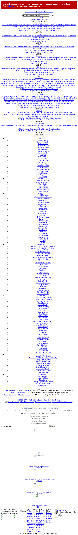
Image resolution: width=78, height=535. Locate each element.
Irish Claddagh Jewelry (27, 100)
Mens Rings (15, 69)
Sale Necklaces (43, 191)
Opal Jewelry (43, 275)
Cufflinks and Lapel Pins (56, 125)
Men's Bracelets (65, 25)
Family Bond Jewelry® (56, 112)
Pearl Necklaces (54, 47)
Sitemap (48, 513)
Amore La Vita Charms (13, 112)
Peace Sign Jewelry (54, 101)
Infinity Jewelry (54, 100)
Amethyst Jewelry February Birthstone (15, 80)
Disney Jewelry (38, 116)
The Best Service (30, 530)
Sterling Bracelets (54, 25)
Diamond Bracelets (43, 151)
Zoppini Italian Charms (41, 25)
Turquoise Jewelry (49, 87)
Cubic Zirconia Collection (57, 103)
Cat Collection (48, 98)
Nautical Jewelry (30, 101)
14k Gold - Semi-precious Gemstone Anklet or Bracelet (39, 90)
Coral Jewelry (67, 81)
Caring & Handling (49, 515)
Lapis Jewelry (57, 83)
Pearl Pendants (47, 58)
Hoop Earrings (7, 36)
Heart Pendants (68, 58)
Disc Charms (39, 98)
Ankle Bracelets (7, 25)
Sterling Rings (43, 235)
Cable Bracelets (54, 96)
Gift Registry (40, 530)
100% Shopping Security (63, 512)
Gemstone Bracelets (18, 25)
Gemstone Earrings (18, 36)
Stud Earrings (58, 36)
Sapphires (68, 85)
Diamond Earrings (39, 36)
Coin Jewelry (21, 98)
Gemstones (39, 78)
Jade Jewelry (49, 83)
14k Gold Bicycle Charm (39, 63)
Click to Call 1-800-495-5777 (39, 19)
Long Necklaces (20, 101)
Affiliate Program (49, 521)
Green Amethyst (39, 83)
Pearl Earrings (49, 36)
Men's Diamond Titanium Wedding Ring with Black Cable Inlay (39, 131)
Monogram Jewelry (42, 101)
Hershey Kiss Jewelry (58, 114)
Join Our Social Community (10, 513)
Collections (39, 94)
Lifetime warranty (30, 515)
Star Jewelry (27, 103)
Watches (47, 26)
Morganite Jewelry (68, 83)
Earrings (39, 34)
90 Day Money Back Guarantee (66, 513)
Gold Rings (52, 69)
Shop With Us (31, 509)
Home (8, 390)
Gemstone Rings (43, 69)
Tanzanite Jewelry (26, 87)
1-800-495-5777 (41, 512)
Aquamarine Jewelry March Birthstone (40, 80)
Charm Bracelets (24, 26)
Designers (39, 111)
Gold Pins (43, 206)
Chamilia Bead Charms (43, 371)
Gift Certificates (31, 517)
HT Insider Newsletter (8, 509)
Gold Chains (35, 47)
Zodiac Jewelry (44, 103)
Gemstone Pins (37, 59)
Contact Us (40, 12)
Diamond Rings (33, 69)
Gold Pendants (7, 58)
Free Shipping (31, 524)
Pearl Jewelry (28, 85)
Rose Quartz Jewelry (49, 85)
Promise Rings (6, 69)
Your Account (48, 12)
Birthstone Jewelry (59, 80)
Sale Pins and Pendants (58, 59)
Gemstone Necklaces (24, 47)
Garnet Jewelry (29, 83)
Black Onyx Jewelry (14, 81)
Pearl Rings (60, 69)
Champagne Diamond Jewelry (43, 81)
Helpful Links (48, 510)
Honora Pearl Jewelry (43, 361)
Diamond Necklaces (10, 47)
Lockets (12, 101)
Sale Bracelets (54, 26)
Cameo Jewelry (64, 96)
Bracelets (39, 23)
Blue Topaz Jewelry (27, 81)
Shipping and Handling (40, 521)
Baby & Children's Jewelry (28, 96)
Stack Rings (67, 69)
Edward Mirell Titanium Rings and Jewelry (35, 112)
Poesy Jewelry (23, 69)
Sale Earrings (43, 177)
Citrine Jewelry (58, 81)
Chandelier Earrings (43, 307)
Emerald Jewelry (19, 83)
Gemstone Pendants (36, 58)
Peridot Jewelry (37, 85)
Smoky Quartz (43, 288)
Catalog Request (39, 528)
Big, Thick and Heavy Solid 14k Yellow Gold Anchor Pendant (39, 107)
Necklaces (39, 45)
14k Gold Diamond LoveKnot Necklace (39, 52)
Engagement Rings (26, 70)
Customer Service (30, 12)
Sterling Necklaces (65, 47)
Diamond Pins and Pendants (21, 58)
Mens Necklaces (16, 125)
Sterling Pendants (57, 58)
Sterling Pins (12, 59)
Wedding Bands (37, 70)
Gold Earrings (28, 36)
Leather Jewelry (43, 330)
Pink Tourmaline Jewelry (16, 85)
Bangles (32, 26)
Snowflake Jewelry (17, 103)
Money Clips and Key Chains (38, 125)
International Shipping (40, 524)
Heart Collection (58, 98)
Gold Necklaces (44, 47)
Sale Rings (52, 70)
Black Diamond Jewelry (43, 252)
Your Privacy (31, 520)
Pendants (39, 56)
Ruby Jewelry (60, 85)
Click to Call (39, 17)
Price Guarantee (30, 526)
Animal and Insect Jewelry (10, 96)
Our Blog (49, 518)
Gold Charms (46, 59)
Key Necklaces (64, 100)
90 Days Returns (29, 512)
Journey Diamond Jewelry (16, 114)
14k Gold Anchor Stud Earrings (39, 41)
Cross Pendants (21, 59)
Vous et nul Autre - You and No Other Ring (39, 74)
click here (12, 6)
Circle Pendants (12, 98)
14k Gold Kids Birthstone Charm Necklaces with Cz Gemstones (39, 120)
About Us (30, 522)
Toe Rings (45, 70)
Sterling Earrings (67, 36)
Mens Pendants (69, 125)
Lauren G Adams (30, 114)
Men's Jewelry (39, 123)
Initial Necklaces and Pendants (43, 321)
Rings (39, 67)
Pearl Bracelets (39, 26)
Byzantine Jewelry (43, 96)
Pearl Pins (29, 59)
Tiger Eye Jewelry (37, 87)
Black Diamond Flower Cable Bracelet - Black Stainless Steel (39, 30)
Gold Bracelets (29, 25)
